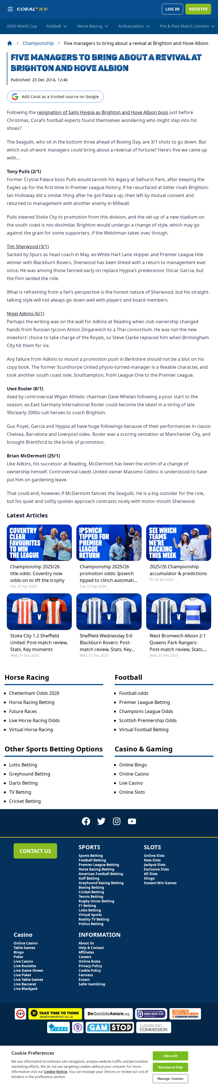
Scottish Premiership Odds (148, 720)
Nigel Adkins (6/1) (25, 313)
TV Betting (20, 792)
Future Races (23, 711)
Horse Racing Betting (31, 702)
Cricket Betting (25, 801)
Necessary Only (170, 1067)
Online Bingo (133, 765)
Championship (38, 43)
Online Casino (134, 774)
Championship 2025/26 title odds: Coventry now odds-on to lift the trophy (37, 573)
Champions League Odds (146, 711)
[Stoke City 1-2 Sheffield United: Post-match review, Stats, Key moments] (39, 611)
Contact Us (35, 850)
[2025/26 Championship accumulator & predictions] (178, 543)
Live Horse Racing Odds (34, 720)
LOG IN (172, 9)
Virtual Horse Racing (31, 729)
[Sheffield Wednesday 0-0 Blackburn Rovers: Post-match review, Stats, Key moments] (108, 611)
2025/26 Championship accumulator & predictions (178, 570)
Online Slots (132, 792)
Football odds (133, 693)
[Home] (9, 43)
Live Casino (131, 783)
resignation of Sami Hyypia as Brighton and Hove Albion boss (102, 112)
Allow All (170, 1056)
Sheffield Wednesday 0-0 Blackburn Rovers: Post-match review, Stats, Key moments (106, 643)
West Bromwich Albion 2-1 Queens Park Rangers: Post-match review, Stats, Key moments (178, 643)
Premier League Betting (144, 702)
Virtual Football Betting (144, 729)
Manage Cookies (170, 1078)
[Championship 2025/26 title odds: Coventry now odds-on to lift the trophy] (39, 543)
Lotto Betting (23, 765)
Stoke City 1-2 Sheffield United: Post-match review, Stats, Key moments (39, 642)
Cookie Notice (55, 1071)
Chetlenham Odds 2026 (34, 693)
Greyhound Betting (29, 774)
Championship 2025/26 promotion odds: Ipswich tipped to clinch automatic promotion (108, 573)
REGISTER (198, 9)
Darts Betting (23, 783)
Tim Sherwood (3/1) (28, 246)
